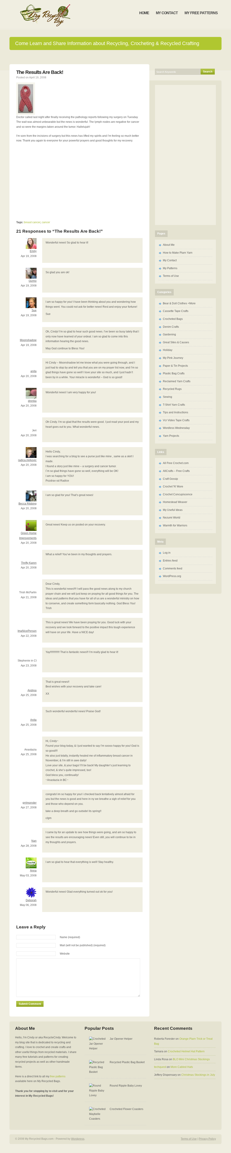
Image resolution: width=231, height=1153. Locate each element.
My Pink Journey (173, 357)
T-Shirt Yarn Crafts (174, 404)
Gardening (169, 334)
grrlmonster (30, 802)
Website (65, 953)
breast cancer (32, 222)
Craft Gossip (170, 478)
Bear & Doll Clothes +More (179, 303)
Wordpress (77, 1138)
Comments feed (172, 568)
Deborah (31, 900)
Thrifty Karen (29, 562)
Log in (167, 552)
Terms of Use (171, 275)
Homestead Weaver (175, 502)
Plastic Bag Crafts (174, 373)
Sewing (167, 396)
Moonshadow (28, 340)
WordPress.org (172, 576)
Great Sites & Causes (176, 342)
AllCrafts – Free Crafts (176, 471)
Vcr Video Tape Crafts (176, 420)
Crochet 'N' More (173, 486)
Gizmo (33, 280)
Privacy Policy (207, 1138)
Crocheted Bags (173, 319)
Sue (34, 310)
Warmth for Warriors (175, 525)
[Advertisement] (54, 178)
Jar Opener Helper (121, 1038)
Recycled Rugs (172, 389)
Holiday (167, 350)
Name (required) (70, 937)
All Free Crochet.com (176, 463)
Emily (33, 251)
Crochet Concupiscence (177, 494)
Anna (33, 870)
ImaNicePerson (27, 630)
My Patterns (170, 268)
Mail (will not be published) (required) (83, 945)
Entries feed (170, 560)
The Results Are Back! (39, 72)
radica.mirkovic (27, 460)
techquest (160, 1067)
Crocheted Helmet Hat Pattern (186, 1051)
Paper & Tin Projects (175, 365)
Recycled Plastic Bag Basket (127, 1062)
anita (33, 371)
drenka (32, 401)
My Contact (170, 260)
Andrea (32, 690)
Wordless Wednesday (176, 428)
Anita (33, 719)
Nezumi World (171, 517)
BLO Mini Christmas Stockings (191, 1059)
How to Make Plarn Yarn (177, 252)
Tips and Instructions (175, 412)
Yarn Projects (171, 435)
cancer (46, 222)
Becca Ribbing (27, 503)
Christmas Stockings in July (198, 1074)
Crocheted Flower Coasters (126, 1109)
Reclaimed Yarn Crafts (176, 381)
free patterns (57, 1076)
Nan (34, 840)
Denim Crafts (171, 326)
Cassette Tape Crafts (175, 311)
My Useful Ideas (172, 510)
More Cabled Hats (182, 1067)
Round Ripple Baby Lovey (126, 1085)
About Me (169, 244)
